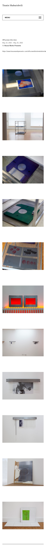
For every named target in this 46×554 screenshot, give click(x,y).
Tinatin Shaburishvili (12, 5)
